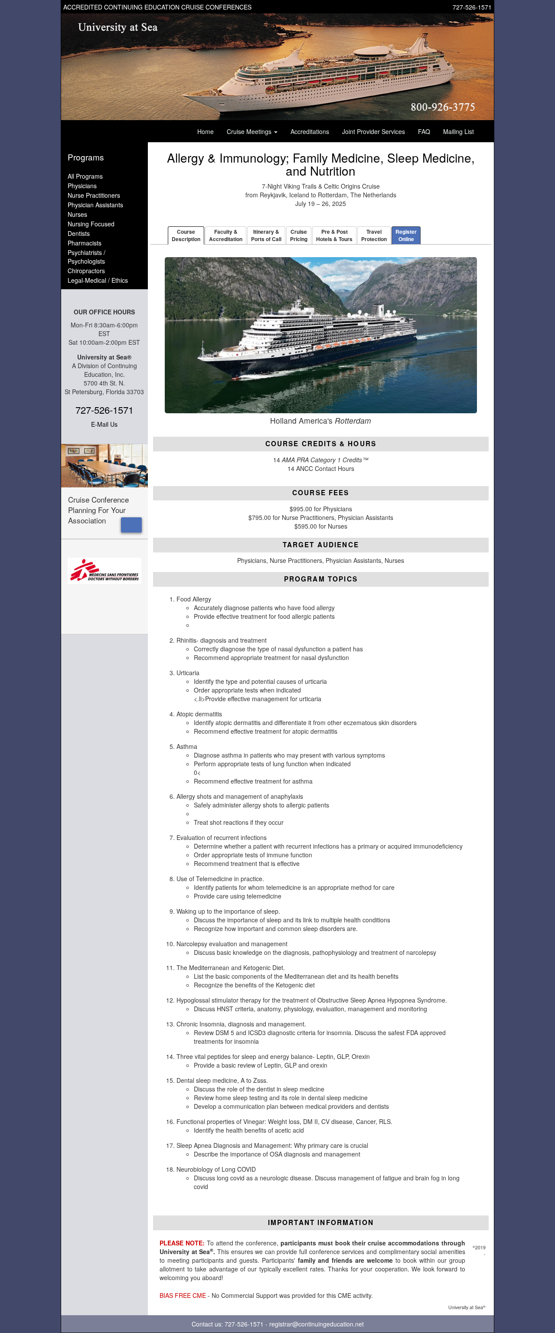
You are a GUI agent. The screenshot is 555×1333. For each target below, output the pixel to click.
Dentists (79, 233)
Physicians (82, 185)
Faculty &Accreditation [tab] (225, 235)
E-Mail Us (104, 424)
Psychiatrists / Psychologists (86, 256)
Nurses (77, 214)
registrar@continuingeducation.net (316, 1324)
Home (205, 131)
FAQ (424, 131)
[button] (131, 525)
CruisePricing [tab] (298, 235)
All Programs (85, 176)
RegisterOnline (406, 235)
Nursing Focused (91, 223)
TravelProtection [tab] (374, 235)
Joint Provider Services (373, 131)
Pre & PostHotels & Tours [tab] (334, 235)
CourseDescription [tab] (186, 235)
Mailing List (458, 131)
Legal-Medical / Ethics (98, 280)
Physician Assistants (95, 204)
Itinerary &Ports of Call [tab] (266, 235)
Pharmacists (84, 243)
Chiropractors (86, 270)
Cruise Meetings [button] (250, 131)
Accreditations (310, 131)
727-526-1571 (472, 7)
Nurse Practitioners (94, 195)
